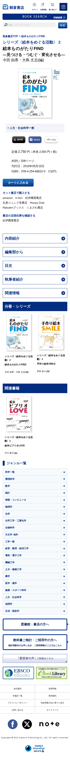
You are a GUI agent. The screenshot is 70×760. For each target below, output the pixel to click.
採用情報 (52, 689)
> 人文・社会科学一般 (20, 127)
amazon (8, 197)
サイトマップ (52, 710)
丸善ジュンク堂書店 (15, 202)
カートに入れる (18, 182)
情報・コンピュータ (15, 499)
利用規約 (52, 696)
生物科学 (10, 527)
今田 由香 (10, 60)
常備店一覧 (17, 696)
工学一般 (10, 541)
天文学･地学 (11, 534)
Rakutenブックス (13, 207)
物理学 (8, 506)
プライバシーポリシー (17, 703)
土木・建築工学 (13, 569)
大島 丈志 (30, 60)
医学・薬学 (11, 583)
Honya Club (37, 202)
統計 (7, 492)
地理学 (8, 604)
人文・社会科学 (13, 597)
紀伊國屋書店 (33, 197)
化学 (7, 513)
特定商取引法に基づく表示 (52, 703)
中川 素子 (62, 371)
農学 (7, 576)
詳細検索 (58, 17)
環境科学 (10, 479)
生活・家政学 (12, 611)
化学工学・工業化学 (15, 520)
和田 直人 (30, 371)
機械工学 (10, 562)
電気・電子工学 (13, 555)
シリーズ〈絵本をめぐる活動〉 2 (31, 42)
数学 (7, 486)
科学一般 (10, 472)
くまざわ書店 (35, 207)
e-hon (19, 197)
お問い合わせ (17, 710)
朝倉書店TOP (10, 36)
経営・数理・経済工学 (17, 548)
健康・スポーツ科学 (15, 590)
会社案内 (17, 689)
